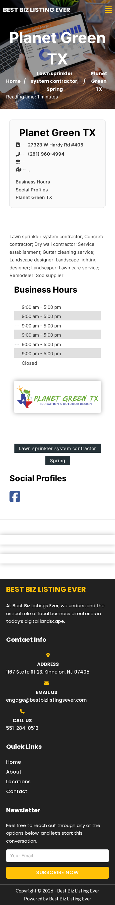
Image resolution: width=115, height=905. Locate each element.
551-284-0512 (22, 728)
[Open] (108, 10)
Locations (18, 781)
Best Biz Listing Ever (36, 10)
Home (13, 81)
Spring (55, 89)
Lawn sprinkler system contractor (57, 448)
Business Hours (33, 182)
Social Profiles (32, 190)
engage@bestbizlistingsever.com (46, 700)
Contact (16, 791)
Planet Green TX (34, 197)
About (13, 771)
